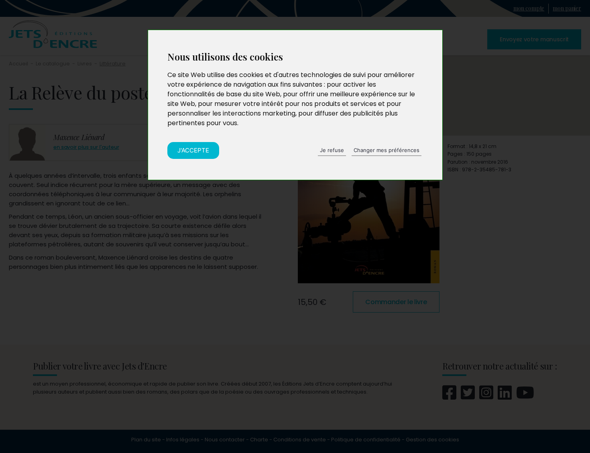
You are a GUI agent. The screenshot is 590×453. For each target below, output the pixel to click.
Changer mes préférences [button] (386, 150)
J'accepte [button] (193, 150)
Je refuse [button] (332, 150)
